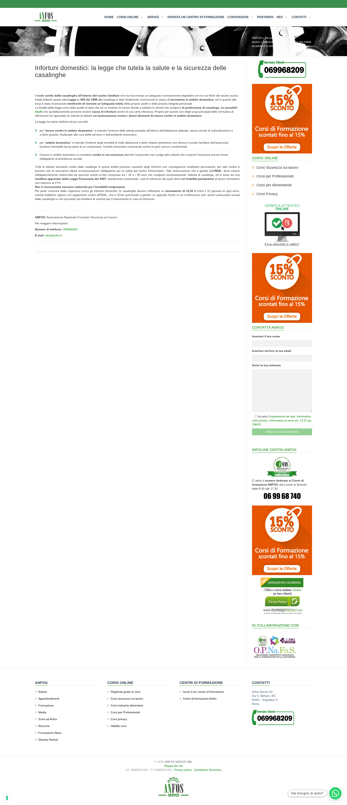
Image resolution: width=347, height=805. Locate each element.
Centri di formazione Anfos (199, 698)
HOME (109, 17)
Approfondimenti (48, 698)
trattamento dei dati (282, 416)
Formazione (46, 705)
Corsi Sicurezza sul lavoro (277, 168)
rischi (39, 111)
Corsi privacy (119, 719)
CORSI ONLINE (128, 17)
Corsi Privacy (267, 194)
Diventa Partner (48, 739)
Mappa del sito (173, 765)
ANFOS (257, 37)
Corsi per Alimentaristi (274, 185)
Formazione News (49, 732)
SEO (280, 17)
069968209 (70, 229)
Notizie (42, 691)
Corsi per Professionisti (275, 176)
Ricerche (44, 726)
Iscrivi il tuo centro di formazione (203, 691)
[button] (335, 793)
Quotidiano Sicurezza (207, 769)
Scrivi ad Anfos (47, 719)
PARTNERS (265, 17)
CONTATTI (299, 17)
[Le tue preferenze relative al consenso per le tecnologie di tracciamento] (7, 798)
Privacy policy (183, 769)
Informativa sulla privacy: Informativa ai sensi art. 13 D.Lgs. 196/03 (282, 420)
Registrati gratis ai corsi (125, 691)
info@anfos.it (53, 235)
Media (42, 712)
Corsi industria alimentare (127, 705)
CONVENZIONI (238, 17)
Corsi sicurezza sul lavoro (127, 698)
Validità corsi (119, 726)
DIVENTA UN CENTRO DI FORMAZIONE (195, 17)
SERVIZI (153, 17)
